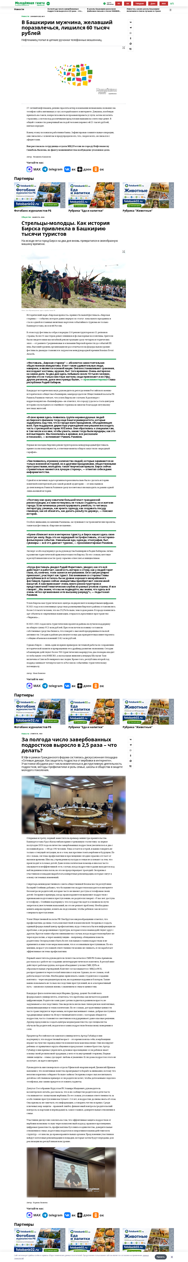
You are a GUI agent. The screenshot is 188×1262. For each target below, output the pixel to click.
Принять (161, 1257)
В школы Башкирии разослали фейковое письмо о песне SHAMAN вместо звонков (103, 10)
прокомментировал (95, 379)
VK (119, 3)
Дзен (153, 3)
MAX (164, 3)
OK (127, 3)
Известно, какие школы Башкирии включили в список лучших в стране (144, 10)
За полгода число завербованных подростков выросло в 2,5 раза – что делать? (64, 10)
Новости (19, 9)
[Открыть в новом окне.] (34, 169)
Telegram (139, 3)
